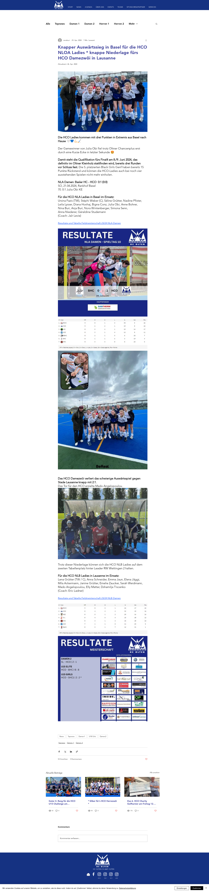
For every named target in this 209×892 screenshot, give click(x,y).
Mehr (132, 23)
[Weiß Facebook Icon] (93, 874)
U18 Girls (92, 736)
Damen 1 (75, 23)
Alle (48, 23)
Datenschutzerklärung (127, 888)
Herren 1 (104, 23)
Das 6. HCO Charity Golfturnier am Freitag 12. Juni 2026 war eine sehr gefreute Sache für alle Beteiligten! (140, 802)
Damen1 (82, 736)
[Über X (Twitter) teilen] (65, 751)
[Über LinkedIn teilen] (71, 751)
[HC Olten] (99, 874)
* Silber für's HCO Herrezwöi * (102, 802)
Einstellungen (182, 888)
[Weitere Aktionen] (146, 40)
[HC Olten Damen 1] (105, 874)
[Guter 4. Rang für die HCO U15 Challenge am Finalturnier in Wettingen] (63, 787)
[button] (156, 24)
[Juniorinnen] (116, 874)
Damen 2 (89, 23)
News (62, 736)
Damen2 (103, 736)
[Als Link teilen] (77, 751)
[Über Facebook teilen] (59, 751)
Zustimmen (197, 888)
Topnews (60, 23)
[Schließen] (206, 888)
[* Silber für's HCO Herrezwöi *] (102, 787)
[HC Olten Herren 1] (111, 874)
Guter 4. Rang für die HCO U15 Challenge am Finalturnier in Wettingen (62, 802)
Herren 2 (119, 23)
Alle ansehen (155, 772)
